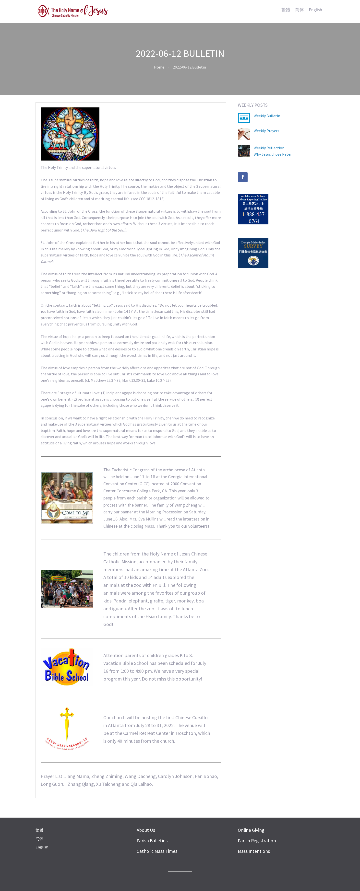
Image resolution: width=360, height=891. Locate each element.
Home (159, 67)
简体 (299, 9)
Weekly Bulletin (267, 115)
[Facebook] (243, 177)
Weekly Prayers (266, 130)
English (315, 9)
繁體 (285, 9)
